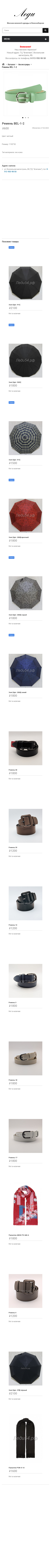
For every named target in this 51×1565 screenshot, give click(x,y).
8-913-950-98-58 (38, 58)
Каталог (11, 64)
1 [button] (22, 117)
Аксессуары (24, 64)
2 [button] (25, 117)
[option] (25, 93)
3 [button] (28, 117)
